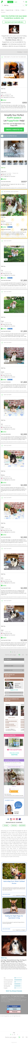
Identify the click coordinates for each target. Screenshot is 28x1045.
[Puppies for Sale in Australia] (20, 819)
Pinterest (14, 1011)
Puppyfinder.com (4, 997)
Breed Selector (12, 999)
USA (1, 96)
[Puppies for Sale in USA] (11, 819)
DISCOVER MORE (6, 894)
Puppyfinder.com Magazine (20, 895)
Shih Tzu (17, 10)
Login (15, 2)
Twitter (15, 1009)
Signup (10, 2)
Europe (6, 825)
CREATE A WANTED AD (14, 129)
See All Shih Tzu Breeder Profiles (13, 762)
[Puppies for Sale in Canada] (14, 819)
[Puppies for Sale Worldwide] (8, 819)
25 (23, 655)
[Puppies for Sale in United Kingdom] (17, 819)
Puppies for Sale (9, 10)
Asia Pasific (22, 825)
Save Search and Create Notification (14, 22)
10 (19, 655)
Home (2, 10)
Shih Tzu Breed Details (14, 991)
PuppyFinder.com (5, 996)
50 (26, 655)
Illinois (22, 10)
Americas (14, 825)
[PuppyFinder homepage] (2, 2)
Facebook (14, 1006)
